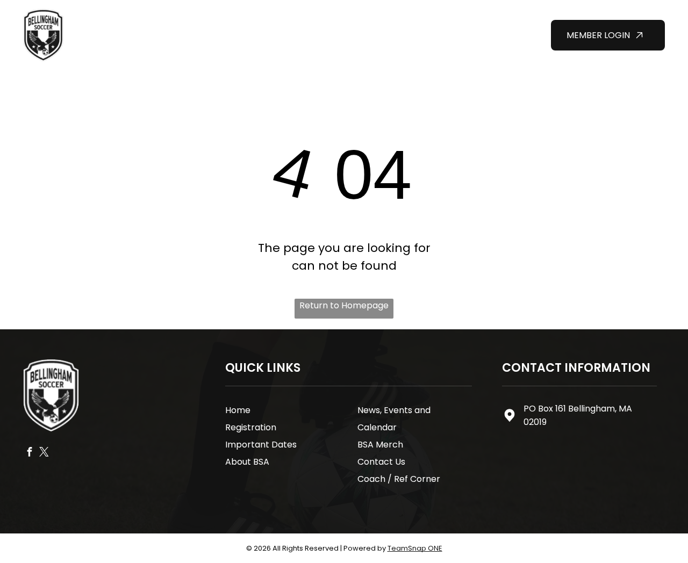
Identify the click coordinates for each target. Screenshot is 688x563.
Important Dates (261, 444)
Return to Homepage (344, 305)
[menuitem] (212, 15)
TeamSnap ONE (415, 548)
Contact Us (381, 462)
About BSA (247, 462)
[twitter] (44, 453)
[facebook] (30, 453)
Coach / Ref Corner (398, 479)
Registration (250, 427)
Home (237, 410)
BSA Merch (380, 444)
